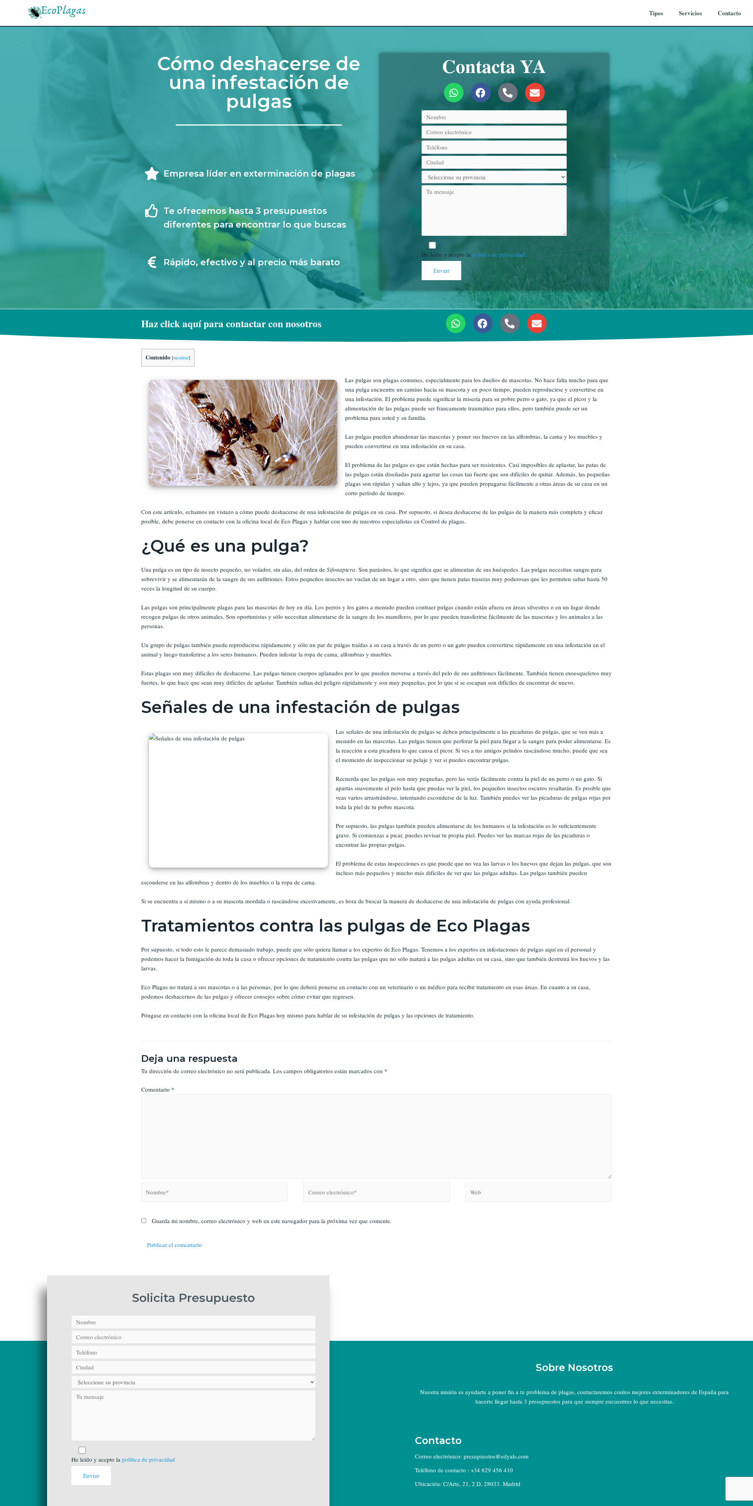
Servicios (690, 13)
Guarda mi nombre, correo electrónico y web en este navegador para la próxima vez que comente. (272, 1221)
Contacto (729, 13)
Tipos (656, 13)
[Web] (539, 1193)
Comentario (158, 1089)
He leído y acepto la (473, 254)
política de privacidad (498, 254)
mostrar (181, 357)
